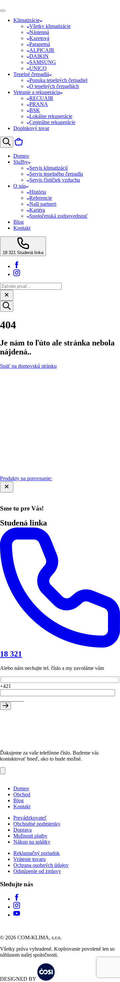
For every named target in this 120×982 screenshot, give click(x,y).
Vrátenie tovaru (29, 859)
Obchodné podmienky (36, 824)
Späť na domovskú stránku (28, 366)
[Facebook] (16, 266)
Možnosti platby (30, 836)
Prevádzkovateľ (30, 818)
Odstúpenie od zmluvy (37, 871)
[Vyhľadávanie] (6, 142)
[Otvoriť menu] (2, 11)
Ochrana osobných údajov (41, 865)
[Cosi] (46, 979)
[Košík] (19, 144)
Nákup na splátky (31, 842)
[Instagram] (16, 274)
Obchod (21, 794)
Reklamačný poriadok (36, 853)
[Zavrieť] (6, 295)
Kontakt (21, 806)
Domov (21, 788)
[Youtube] (16, 915)
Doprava (22, 830)
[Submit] (5, 706)
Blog (18, 800)
